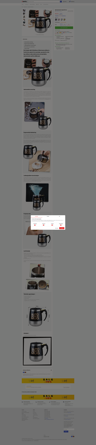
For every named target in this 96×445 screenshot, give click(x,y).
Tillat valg (56, 228)
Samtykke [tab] (36, 216)
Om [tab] (59, 216)
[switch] (35, 225)
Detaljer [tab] (48, 216)
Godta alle (61, 228)
